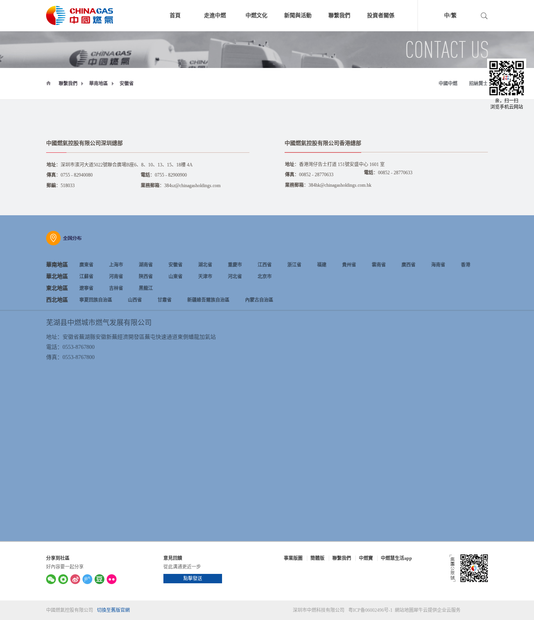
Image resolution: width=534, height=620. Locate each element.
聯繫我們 (68, 83)
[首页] (48, 83)
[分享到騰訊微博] (87, 579)
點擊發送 (192, 578)
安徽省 (127, 83)
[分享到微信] (51, 579)
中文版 (436, 17)
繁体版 (469, 17)
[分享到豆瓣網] (99, 579)
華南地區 (98, 83)
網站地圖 (403, 610)
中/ (447, 15)
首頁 (175, 15)
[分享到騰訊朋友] (63, 579)
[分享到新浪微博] (75, 579)
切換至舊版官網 (113, 610)
